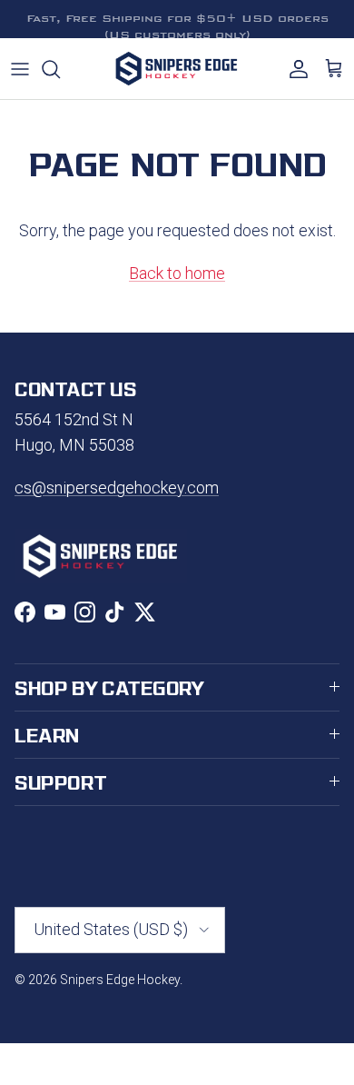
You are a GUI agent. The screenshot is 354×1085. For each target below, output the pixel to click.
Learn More (283, 26)
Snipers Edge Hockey (120, 979)
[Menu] (20, 69)
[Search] (60, 69)
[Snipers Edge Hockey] (177, 69)
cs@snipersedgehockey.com (117, 487)
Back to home (177, 273)
